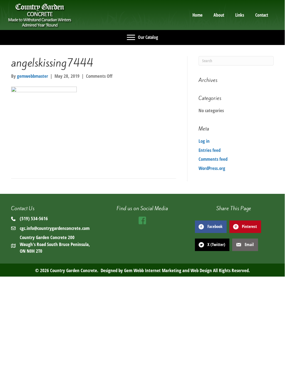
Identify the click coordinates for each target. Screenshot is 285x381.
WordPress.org (212, 168)
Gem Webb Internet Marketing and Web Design (168, 270)
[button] (142, 220)
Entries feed (209, 150)
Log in (204, 141)
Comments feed (213, 159)
